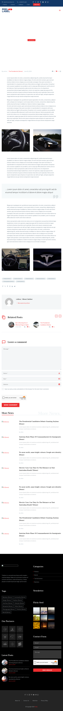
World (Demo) (20, 281)
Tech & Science (38, 578)
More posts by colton (24, 303)
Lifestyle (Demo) (29, 278)
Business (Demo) (7, 597)
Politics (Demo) (21, 609)
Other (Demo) (51, 278)
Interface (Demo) (7, 603)
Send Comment (10, 405)
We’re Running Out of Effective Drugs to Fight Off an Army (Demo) (22, 325)
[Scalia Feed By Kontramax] (36, 610)
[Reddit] (14, 286)
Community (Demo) (19, 597)
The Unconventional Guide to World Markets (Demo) (19, 670)
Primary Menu (59, 10)
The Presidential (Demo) (16, 71)
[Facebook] (33, 2)
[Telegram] (45, 2)
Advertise (35, 700)
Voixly (36, 706)
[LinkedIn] (12, 286)
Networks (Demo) (40, 278)
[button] (56, 316)
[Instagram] (38, 2)
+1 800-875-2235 (23, 2)
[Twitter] (35, 2)
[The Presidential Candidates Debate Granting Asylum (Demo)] (36, 325)
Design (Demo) (7, 278)
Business (36, 582)
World (36, 575)
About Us (17, 700)
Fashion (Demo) (18, 278)
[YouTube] (43, 2)
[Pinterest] (40, 2)
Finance (5, 4)
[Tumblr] (10, 286)
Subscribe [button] (36, 4)
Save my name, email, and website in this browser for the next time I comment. (27, 389)
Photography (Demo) (8, 281)
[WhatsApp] (48, 2)
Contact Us (26, 700)
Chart (28, 4)
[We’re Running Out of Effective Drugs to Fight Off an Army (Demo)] (11, 325)
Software (21, 4)
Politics (36, 571)
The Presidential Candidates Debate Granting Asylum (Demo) (47, 325)
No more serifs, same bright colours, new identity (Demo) (19, 678)
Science (13, 4)
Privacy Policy (44, 700)
